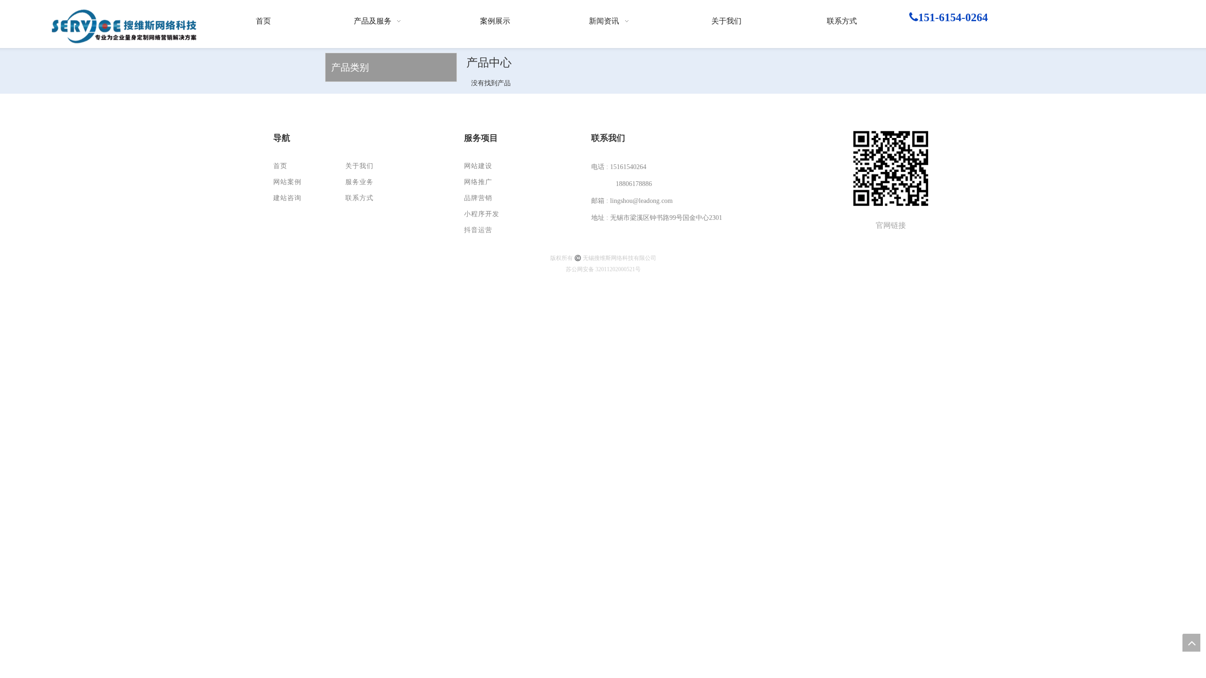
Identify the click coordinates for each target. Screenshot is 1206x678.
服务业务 (359, 182)
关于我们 (359, 166)
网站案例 (287, 182)
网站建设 (478, 166)
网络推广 (478, 182)
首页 (280, 166)
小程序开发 (481, 214)
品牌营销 (478, 198)
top (1191, 643)
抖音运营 (478, 230)
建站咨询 (287, 198)
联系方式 (359, 198)
